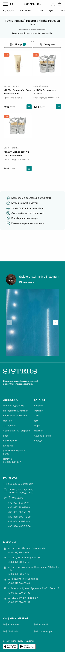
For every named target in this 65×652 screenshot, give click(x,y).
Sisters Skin (44, 624)
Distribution (13, 631)
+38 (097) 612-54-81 (19, 502)
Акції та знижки (42, 435)
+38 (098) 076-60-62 (19, 602)
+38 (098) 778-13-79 (19, 552)
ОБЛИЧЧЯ (25, 10)
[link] (59, 4)
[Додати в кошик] (29, 106)
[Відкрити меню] (5, 4)
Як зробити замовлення (15, 410)
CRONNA (15, 86)
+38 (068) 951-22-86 (19, 521)
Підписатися (27, 282)
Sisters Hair (13, 624)
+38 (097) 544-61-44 (19, 583)
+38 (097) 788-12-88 (19, 507)
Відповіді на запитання (15, 415)
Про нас (7, 420)
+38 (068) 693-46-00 (19, 516)
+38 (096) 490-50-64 (19, 526)
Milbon (7, 86)
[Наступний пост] (55, 322)
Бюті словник (10, 440)
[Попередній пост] (9, 322)
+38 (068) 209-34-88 (19, 592)
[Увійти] (53, 4)
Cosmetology (45, 631)
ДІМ (51, 10)
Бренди (38, 440)
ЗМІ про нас (9, 425)
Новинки (38, 430)
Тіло (36, 415)
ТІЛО (40, 10)
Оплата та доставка (13, 405)
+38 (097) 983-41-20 (19, 512)
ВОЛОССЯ (8, 10)
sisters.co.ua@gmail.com (20, 483)
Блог (5, 435)
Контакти (8, 445)
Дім (36, 420)
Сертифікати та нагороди (16, 430)
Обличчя (38, 410)
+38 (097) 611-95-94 (19, 562)
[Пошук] (11, 4)
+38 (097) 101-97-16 (18, 573)
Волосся (38, 405)
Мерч (37, 425)
